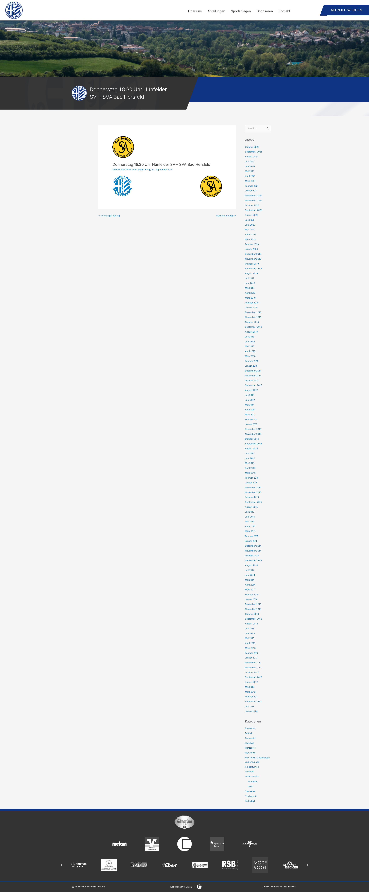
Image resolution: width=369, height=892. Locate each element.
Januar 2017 (251, 424)
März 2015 (250, 531)
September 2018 (253, 326)
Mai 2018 (249, 346)
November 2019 (253, 258)
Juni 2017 (250, 400)
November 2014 (253, 550)
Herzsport (250, 747)
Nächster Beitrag (226, 215)
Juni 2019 (250, 283)
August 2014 (251, 565)
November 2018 (253, 317)
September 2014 (253, 560)
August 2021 (251, 156)
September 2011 (253, 701)
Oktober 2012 (252, 672)
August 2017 (251, 390)
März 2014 (250, 589)
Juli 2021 (249, 161)
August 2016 (251, 448)
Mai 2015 (249, 521)
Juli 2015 (249, 511)
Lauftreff (249, 771)
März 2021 (250, 181)
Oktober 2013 (252, 614)
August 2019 (251, 273)
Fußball (116, 169)
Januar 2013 (251, 657)
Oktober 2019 (252, 263)
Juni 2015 (250, 516)
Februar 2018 (251, 361)
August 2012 (251, 682)
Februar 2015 (251, 536)
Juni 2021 (250, 166)
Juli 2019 (249, 278)
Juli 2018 (249, 336)
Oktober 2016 (252, 438)
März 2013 (250, 648)
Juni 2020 (250, 224)
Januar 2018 (251, 365)
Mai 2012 (249, 687)
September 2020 (253, 210)
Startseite (250, 791)
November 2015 (253, 492)
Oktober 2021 (252, 147)
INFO (250, 786)
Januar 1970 (251, 711)
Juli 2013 (249, 628)
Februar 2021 (251, 186)
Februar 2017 (251, 419)
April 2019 (250, 292)
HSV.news (126, 169)
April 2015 (250, 526)
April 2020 (250, 234)
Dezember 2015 (253, 487)
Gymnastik (250, 738)
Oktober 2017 (252, 380)
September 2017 (253, 385)
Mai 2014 (249, 579)
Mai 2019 (249, 288)
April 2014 (250, 584)
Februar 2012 (251, 696)
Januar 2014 (251, 599)
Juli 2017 (249, 395)
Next (307, 865)
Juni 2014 (250, 575)
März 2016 (250, 473)
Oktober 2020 (252, 205)
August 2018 (251, 331)
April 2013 (250, 643)
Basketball (250, 728)
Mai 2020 (249, 229)
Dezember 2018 (253, 312)
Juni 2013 (250, 633)
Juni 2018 (250, 341)
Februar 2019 (251, 302)
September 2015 (253, 502)
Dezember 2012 (253, 662)
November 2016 (253, 434)
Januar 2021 (251, 190)
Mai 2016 (249, 463)
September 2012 (253, 677)
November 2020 (253, 200)
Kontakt (284, 11)
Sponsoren (265, 11)
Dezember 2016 (253, 429)
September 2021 (253, 151)
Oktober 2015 (252, 497)
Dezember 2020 (253, 195)
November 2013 (253, 609)
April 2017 (250, 409)
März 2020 (250, 239)
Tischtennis (251, 796)
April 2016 (250, 468)
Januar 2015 (251, 541)
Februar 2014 (252, 594)
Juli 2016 (249, 453)
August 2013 (251, 623)
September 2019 (253, 268)
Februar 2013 (252, 653)
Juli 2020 (249, 220)
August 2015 (251, 507)
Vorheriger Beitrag (109, 215)
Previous (61, 865)
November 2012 (253, 667)
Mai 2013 (249, 638)
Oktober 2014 (252, 555)
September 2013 (253, 618)
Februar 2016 (251, 477)
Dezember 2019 (253, 254)
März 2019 (250, 297)
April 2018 (250, 351)
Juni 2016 (250, 458)
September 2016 (253, 443)
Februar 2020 (252, 244)
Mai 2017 (249, 404)
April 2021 (250, 176)
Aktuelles (252, 781)
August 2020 (251, 215)
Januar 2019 (251, 307)
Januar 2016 (251, 482)
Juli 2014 (249, 570)
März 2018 (250, 356)
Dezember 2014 (253, 545)
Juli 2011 (249, 706)
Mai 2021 (249, 171)
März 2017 (250, 414)
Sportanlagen (241, 11)
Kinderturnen (252, 766)
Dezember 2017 (253, 370)
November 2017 (253, 375)
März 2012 (250, 691)
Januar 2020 (251, 249)
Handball (249, 743)
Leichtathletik (252, 776)
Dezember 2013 (253, 604)
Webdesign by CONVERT (182, 887)
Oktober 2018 (252, 322)
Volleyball (250, 801)
